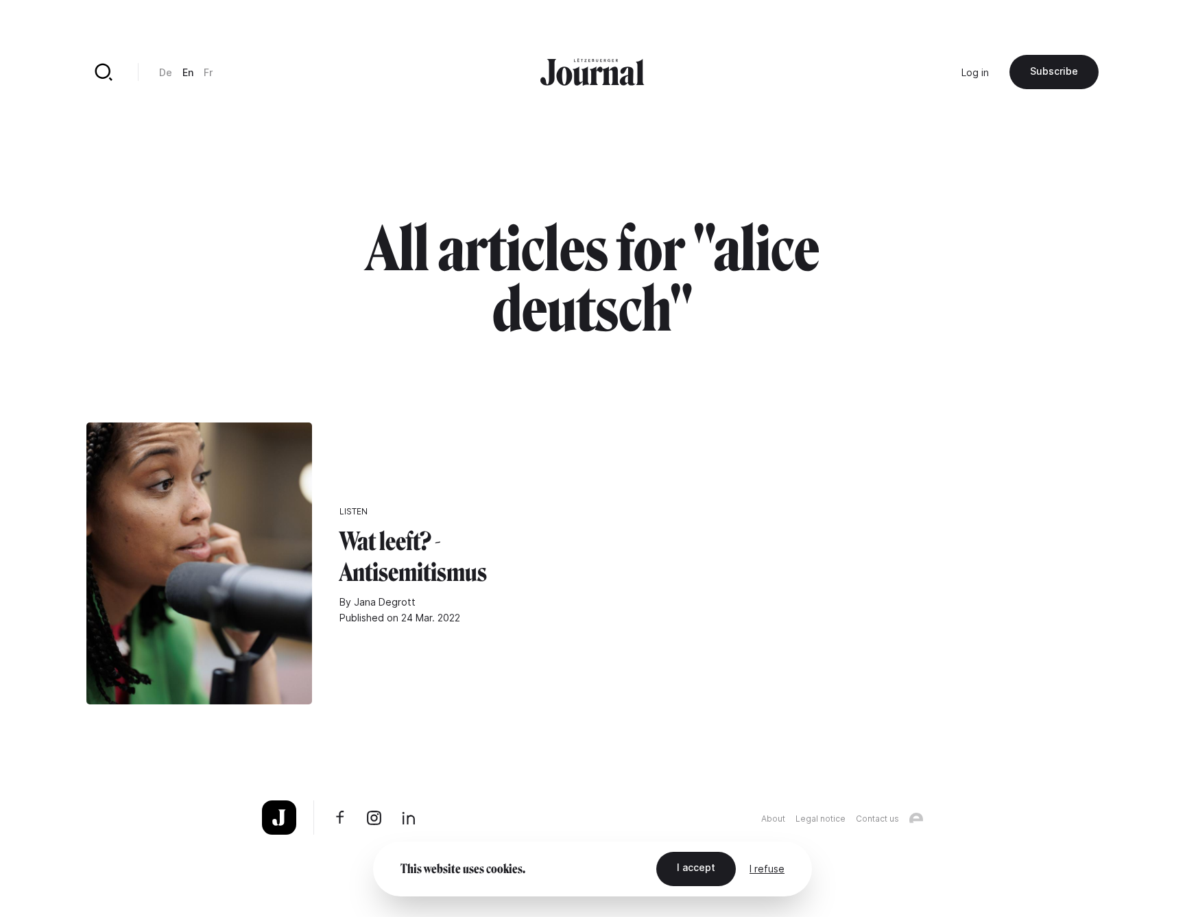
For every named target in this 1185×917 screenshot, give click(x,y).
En (187, 72)
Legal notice (820, 818)
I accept (696, 867)
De (165, 72)
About (773, 818)
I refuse (767, 868)
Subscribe (1054, 71)
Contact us (877, 818)
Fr (208, 72)
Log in (975, 72)
